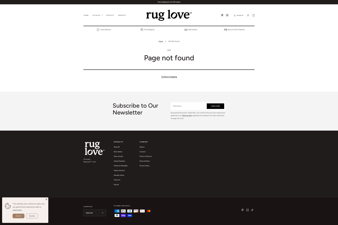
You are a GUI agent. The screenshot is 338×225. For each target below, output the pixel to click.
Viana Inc (117, 180)
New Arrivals (118, 156)
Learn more (17, 210)
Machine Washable (121, 166)
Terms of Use (187, 115)
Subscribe (215, 106)
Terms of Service (146, 156)
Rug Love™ (87, 162)
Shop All (117, 147)
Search (142, 147)
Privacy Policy (144, 166)
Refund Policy (145, 161)
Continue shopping (169, 77)
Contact (143, 152)
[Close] (46, 199)
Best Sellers (118, 152)
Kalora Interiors (119, 170)
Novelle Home (119, 175)
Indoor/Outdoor (119, 161)
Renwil (116, 185)
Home (161, 41)
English (89, 213)
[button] (239, 15)
